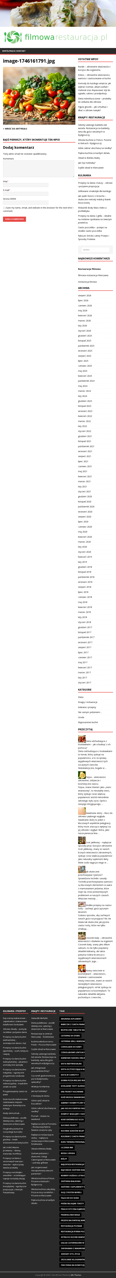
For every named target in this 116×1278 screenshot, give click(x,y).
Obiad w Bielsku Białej (89, 157)
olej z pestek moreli (71, 1192)
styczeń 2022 (84, 431)
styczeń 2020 (84, 551)
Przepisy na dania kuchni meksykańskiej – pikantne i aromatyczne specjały (15, 1061)
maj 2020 (82, 531)
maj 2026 (82, 310)
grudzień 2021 (85, 436)
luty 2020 (82, 546)
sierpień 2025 (84, 355)
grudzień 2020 (85, 496)
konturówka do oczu (72, 1119)
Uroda (81, 717)
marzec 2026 (84, 320)
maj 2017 (82, 662)
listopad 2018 (84, 571)
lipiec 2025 (83, 360)
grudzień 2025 (85, 335)
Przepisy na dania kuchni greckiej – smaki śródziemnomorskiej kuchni (15, 1139)
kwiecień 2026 (85, 315)
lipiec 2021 (83, 461)
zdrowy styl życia (70, 1254)
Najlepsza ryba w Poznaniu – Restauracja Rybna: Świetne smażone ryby (43, 1127)
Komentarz (8, 158)
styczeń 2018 (84, 622)
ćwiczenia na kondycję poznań (77, 1265)
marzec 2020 (84, 541)
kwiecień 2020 (85, 536)
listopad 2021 (84, 441)
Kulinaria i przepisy (87, 707)
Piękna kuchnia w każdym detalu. (94, 153)
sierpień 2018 (84, 586)
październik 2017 (86, 637)
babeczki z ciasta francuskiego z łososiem (83, 1024)
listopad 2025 (84, 340)
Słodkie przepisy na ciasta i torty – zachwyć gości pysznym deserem (95, 908)
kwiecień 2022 (85, 416)
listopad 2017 (84, 632)
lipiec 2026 (83, 300)
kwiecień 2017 (85, 667)
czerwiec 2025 (85, 365)
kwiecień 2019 (85, 556)
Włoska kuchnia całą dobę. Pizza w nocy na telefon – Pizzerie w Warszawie (43, 1192)
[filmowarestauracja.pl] (58, 24)
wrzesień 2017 (85, 642)
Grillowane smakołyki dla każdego (94, 191)
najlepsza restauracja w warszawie (79, 1164)
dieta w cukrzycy (70, 1075)
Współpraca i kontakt (14, 51)
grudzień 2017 (85, 627)
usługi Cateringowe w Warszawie (78, 1243)
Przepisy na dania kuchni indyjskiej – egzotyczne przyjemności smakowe (14, 1072)
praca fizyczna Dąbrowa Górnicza (79, 1209)
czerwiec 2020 (85, 526)
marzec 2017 (84, 672)
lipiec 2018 (83, 592)
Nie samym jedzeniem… (90, 712)
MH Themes (76, 1275)
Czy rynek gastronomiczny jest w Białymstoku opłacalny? (43, 1078)
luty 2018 (82, 617)
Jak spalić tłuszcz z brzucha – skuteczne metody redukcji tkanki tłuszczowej (94, 199)
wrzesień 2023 (85, 411)
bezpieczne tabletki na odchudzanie (80, 1030)
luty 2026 (82, 325)
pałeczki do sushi (70, 1198)
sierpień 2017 (84, 647)
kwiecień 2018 (85, 607)
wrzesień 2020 (85, 511)
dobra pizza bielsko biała (74, 1080)
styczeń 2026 (84, 330)
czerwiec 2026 (85, 305)
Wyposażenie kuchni (88, 722)
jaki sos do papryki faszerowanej (78, 1108)
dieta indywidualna (71, 1063)
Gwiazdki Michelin (39, 1018)
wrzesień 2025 (85, 350)
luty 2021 (82, 486)
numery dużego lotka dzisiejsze (77, 1175)
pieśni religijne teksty (72, 1203)
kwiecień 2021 (85, 476)
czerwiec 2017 (85, 657)
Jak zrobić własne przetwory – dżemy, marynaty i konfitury (12, 1150)
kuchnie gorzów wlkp (72, 1131)
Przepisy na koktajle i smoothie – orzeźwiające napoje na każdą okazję (14, 1175)
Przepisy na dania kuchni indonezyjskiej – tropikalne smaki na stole (15, 1083)
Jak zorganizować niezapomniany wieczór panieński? (42, 1170)
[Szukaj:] (95, 249)
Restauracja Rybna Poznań (75, 1231)
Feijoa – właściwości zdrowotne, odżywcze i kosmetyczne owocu (92, 780)
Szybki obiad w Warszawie (91, 167)
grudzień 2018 (85, 566)
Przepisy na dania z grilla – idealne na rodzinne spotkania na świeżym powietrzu (95, 219)
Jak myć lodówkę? (86, 162)
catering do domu (70, 1035)
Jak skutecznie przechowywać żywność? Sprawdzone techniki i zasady (92, 875)
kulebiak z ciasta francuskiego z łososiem (83, 1136)
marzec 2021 (84, 481)
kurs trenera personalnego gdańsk (79, 1142)
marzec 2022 (84, 421)
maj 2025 (82, 370)
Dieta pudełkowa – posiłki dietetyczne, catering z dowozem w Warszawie (14, 1120)
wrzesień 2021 (85, 451)
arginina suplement (71, 1019)
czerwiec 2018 (85, 597)
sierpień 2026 (84, 295)
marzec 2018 (84, 612)
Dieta (80, 697)
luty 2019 (82, 561)
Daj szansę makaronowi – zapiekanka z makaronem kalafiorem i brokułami (15, 1021)
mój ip (64, 1159)
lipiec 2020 (83, 521)
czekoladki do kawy (71, 1047)
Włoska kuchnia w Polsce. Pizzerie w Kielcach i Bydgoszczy (43, 1181)
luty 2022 (82, 426)
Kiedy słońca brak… (12, 1113)
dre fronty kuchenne (72, 1091)
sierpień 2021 (84, 456)
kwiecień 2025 (85, 375)
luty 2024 (82, 396)
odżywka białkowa (71, 1181)
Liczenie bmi (67, 1147)
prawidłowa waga (70, 1215)
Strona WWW (9, 198)
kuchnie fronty (69, 1125)
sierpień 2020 (84, 516)
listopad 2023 (84, 406)
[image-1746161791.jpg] (39, 122)
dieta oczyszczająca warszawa (77, 1069)
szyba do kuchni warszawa (75, 1237)
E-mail (6, 190)
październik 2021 (86, 446)
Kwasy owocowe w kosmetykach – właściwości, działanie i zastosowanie (92, 974)
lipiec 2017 (83, 652)
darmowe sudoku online (74, 1058)
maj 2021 (82, 471)
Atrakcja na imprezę (40, 1086)
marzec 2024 (84, 390)
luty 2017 (82, 677)
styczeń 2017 (84, 682)
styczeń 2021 (84, 491)
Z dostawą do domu (40, 1095)
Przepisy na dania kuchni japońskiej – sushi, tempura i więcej (15, 1050)
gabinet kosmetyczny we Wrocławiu (80, 1103)
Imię (5, 181)
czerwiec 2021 (85, 466)
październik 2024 (86, 380)
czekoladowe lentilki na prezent (78, 1052)
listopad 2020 (84, 501)
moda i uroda (68, 1153)
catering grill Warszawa (74, 1041)
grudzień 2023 (85, 401)
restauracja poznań (71, 1226)
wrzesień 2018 (85, 582)
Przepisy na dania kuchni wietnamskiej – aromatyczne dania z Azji (14, 1040)
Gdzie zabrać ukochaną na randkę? (95, 148)
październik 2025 (86, 345)
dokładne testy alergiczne (75, 1086)
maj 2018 (82, 602)
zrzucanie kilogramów (73, 1259)
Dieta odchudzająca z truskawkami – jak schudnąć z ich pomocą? (94, 744)
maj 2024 (82, 385)
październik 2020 (86, 506)
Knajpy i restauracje (87, 702)
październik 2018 (86, 577)
